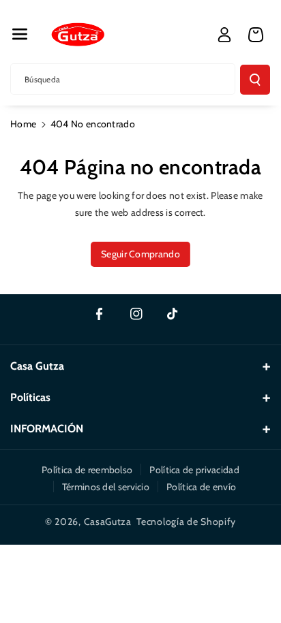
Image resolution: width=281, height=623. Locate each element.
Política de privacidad (194, 470)
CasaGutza (108, 521)
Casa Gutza (37, 366)
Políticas (30, 397)
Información (46, 428)
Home (23, 124)
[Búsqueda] (255, 80)
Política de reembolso (87, 470)
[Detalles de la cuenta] (224, 35)
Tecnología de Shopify (186, 521)
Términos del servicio (105, 487)
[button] (20, 34)
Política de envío (201, 487)
